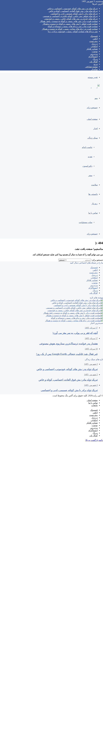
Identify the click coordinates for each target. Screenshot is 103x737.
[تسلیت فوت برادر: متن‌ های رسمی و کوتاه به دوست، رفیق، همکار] (73, 313)
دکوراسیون (87, 166)
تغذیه (90, 156)
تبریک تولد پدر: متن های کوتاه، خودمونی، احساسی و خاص (72, 8)
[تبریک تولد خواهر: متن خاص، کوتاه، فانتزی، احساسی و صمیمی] (74, 308)
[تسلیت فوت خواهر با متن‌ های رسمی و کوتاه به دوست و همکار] (74, 315)
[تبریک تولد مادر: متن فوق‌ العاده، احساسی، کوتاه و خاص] (77, 303)
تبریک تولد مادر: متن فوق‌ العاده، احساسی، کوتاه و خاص (73, 11)
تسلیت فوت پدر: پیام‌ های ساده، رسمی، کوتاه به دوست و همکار (70, 29)
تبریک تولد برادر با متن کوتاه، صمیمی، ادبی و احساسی (74, 13)
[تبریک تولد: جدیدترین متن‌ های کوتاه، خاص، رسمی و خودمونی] (75, 310)
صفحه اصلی (92, 119)
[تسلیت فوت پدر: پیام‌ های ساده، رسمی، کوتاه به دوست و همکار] (74, 320)
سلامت (94, 185)
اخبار (95, 128)
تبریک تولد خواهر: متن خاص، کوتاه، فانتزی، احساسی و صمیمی (70, 16)
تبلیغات (94, 405)
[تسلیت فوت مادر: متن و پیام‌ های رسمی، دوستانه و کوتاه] (77, 318)
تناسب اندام (87, 147)
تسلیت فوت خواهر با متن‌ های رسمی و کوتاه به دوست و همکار (70, 24)
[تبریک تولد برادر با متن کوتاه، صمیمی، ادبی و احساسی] (78, 305)
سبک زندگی (92, 138)
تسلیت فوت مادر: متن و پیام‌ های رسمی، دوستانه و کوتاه (73, 26)
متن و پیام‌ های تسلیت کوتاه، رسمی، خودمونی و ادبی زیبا (73, 31)
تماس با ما (93, 213)
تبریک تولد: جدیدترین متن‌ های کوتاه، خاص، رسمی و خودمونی (71, 19)
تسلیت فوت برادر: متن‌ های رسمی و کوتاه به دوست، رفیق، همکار (69, 21)
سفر (90, 175)
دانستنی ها (93, 194)
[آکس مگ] (95, 89)
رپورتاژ (95, 203)
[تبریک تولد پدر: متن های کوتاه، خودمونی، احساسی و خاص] (76, 300)
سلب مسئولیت (85, 222)
